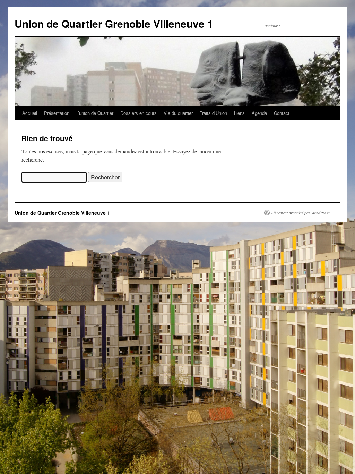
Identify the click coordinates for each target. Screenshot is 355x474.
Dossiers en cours (138, 113)
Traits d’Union (213, 113)
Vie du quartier (178, 113)
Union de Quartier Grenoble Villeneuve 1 (114, 23)
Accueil (29, 113)
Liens (239, 113)
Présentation (56, 113)
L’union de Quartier (94, 113)
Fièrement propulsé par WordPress (300, 212)
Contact (281, 113)
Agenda (259, 113)
